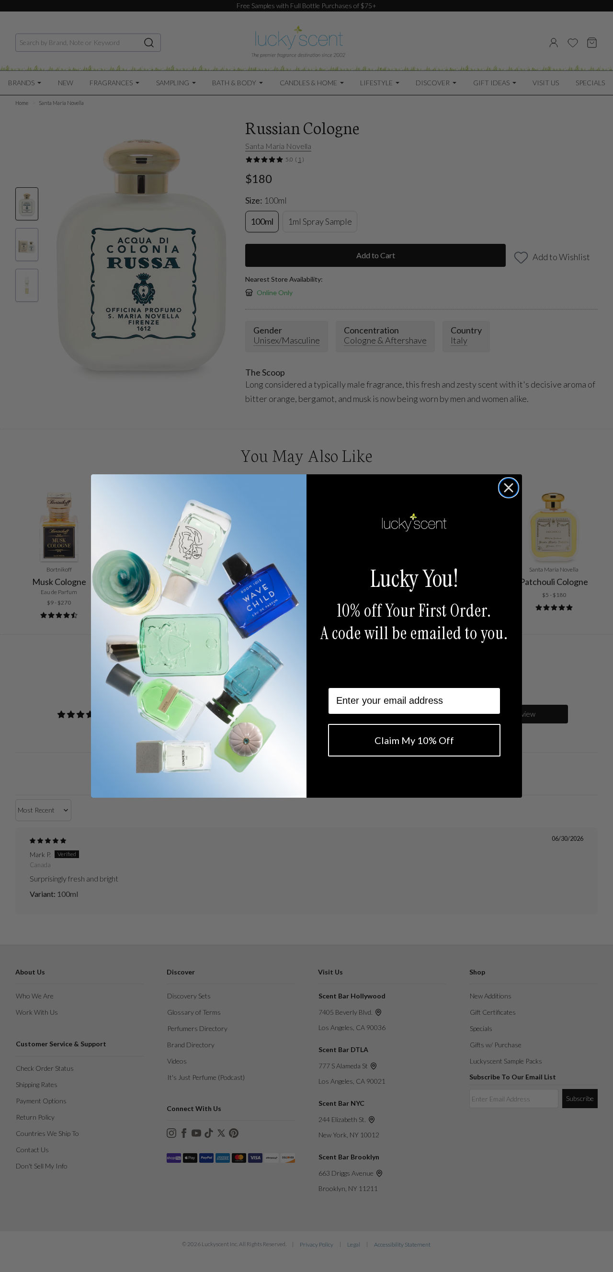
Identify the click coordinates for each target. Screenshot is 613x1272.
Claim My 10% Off (414, 740)
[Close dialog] (508, 487)
